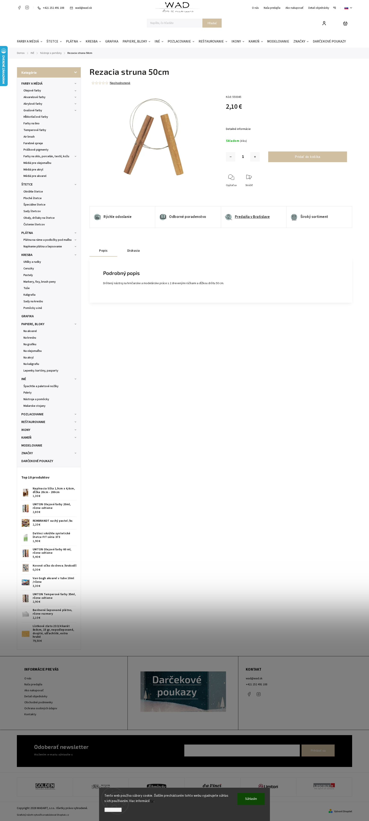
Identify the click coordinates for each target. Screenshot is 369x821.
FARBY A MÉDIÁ (31, 83)
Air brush (29, 137)
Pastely (28, 275)
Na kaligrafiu (31, 364)
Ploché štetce (32, 198)
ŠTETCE (27, 184)
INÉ (23, 379)
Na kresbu (29, 338)
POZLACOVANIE (32, 414)
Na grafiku (29, 344)
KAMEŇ (26, 437)
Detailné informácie (238, 129)
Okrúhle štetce (33, 191)
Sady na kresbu (33, 301)
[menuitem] (30, 41)
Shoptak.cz (63, 815)
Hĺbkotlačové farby (35, 117)
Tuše (26, 288)
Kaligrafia (29, 295)
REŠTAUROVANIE (33, 422)
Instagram (27, 7)
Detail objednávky (318, 8)
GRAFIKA (27, 316)
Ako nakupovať (294, 8)
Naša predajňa (272, 8)
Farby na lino (31, 123)
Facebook (19, 7)
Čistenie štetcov (34, 224)
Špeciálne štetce (34, 205)
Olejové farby (32, 90)
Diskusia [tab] (133, 250)
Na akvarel (30, 331)
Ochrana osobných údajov (40, 708)
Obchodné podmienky (38, 702)
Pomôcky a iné (32, 308)
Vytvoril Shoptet (343, 811)
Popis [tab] (103, 250)
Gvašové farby (32, 110)
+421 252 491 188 (256, 684)
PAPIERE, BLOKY (32, 324)
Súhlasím (251, 799)
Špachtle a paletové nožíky (41, 386)
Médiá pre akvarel (34, 176)
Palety (27, 393)
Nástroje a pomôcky (36, 399)
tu (152, 801)
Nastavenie (113, 809)
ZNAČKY (27, 453)
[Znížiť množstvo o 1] (230, 157)
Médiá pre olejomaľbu (37, 163)
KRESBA (26, 255)
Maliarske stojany (34, 406)
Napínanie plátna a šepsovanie (42, 246)
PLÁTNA (27, 233)
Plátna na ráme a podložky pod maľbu (47, 240)
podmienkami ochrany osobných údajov (97, 754)
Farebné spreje (33, 143)
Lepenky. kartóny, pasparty (40, 371)
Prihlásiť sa (318, 750)
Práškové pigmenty (35, 150)
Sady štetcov (32, 211)
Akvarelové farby (34, 97)
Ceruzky (28, 268)
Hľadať (212, 23)
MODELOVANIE (31, 445)
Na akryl (28, 357)
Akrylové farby (32, 104)
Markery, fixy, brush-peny (39, 282)
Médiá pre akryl (33, 169)
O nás (255, 8)
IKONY (25, 429)
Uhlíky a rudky (32, 262)
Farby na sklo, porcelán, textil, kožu (46, 156)
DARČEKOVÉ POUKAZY (37, 461)
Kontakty (30, 714)
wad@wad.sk (254, 678)
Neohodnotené (120, 82)
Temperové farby (34, 130)
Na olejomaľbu (32, 351)
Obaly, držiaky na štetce (39, 218)
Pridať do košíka (307, 157)
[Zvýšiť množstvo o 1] (255, 157)
